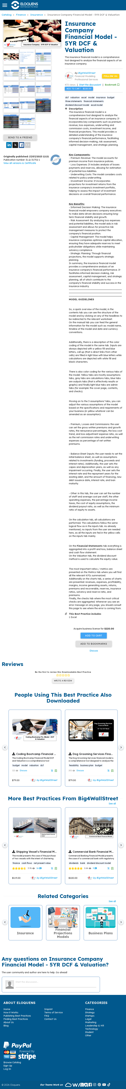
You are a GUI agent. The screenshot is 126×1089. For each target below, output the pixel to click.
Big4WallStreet (86, 72)
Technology (91, 1028)
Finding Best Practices (15, 1019)
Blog (6, 1025)
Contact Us (50, 1019)
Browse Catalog (12, 1062)
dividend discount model (77, 105)
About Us (8, 1022)
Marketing (90, 1022)
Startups (89, 1015)
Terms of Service (53, 1012)
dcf (67, 97)
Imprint (48, 1009)
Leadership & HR (94, 1025)
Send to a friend (20, 137)
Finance (89, 1009)
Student (89, 1032)
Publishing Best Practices (17, 1015)
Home (6, 1009)
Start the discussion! (90, 84)
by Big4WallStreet (46, 780)
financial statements (94, 101)
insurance (100, 97)
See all (112, 803)
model (91, 97)
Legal (88, 1019)
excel (83, 97)
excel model (97, 105)
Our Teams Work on (51, 1084)
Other (88, 1035)
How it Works (10, 1012)
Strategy (89, 1012)
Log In (7, 1068)
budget (110, 97)
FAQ (46, 1015)
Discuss (94, 650)
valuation (75, 97)
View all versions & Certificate (19, 163)
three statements (73, 101)
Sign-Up (7, 1065)
